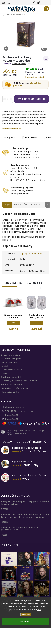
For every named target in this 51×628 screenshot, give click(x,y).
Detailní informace (11, 128)
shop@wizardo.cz (14, 407)
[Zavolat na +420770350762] (9, 2)
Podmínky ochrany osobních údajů (19, 381)
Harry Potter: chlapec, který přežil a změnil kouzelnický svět (25, 502)
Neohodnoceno (19, 63)
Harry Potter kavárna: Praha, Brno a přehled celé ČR (21, 528)
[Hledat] (34, 3)
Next (45, 288)
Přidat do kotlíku (33, 98)
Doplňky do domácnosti (31, 253)
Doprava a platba (10, 355)
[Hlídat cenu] (29, 137)
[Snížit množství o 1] (4, 99)
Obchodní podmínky (11, 377)
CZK (46, 3)
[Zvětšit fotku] (6, 48)
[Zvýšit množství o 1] (11, 99)
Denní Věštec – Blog (11, 370)
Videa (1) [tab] (35, 204)
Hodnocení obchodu (12, 384)
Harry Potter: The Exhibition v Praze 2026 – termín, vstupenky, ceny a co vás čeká (25, 515)
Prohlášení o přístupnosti (14, 388)
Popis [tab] (7, 204)
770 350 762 (11, 411)
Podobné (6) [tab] (20, 204)
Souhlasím (25, 621)
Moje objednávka (10, 392)
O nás (4, 373)
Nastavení (25, 615)
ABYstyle (6, 63)
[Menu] (3, 8)
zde (39, 609)
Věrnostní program (11, 358)
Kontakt (5, 366)
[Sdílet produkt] (46, 58)
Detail (14, 323)
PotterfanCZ (12, 415)
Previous (41, 288)
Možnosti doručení (35, 77)
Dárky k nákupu (9, 362)
